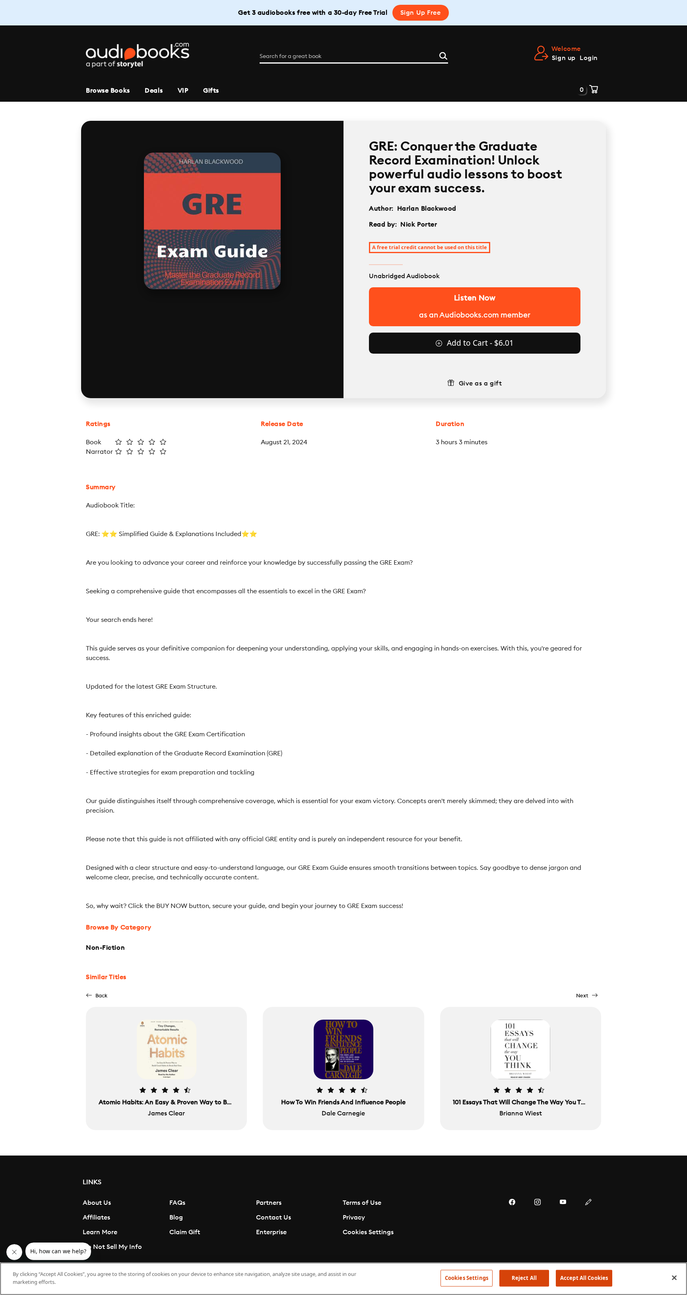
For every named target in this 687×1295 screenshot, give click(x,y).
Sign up (564, 58)
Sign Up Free (420, 13)
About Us (97, 1203)
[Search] (443, 55)
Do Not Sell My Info (112, 1247)
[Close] (674, 1277)
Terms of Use (362, 1203)
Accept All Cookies (584, 1277)
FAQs (177, 1203)
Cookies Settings (368, 1232)
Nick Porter (418, 224)
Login (589, 58)
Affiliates (96, 1217)
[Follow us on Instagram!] (537, 1226)
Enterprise (271, 1232)
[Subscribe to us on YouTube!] (563, 1226)
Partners (268, 1203)
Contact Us (273, 1217)
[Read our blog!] (588, 1226)
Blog (176, 1217)
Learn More (100, 1232)
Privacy (354, 1217)
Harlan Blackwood (426, 208)
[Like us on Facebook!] (512, 1226)
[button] (96, 996)
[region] (343, 1278)
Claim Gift (184, 1232)
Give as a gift (480, 383)
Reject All (524, 1277)
